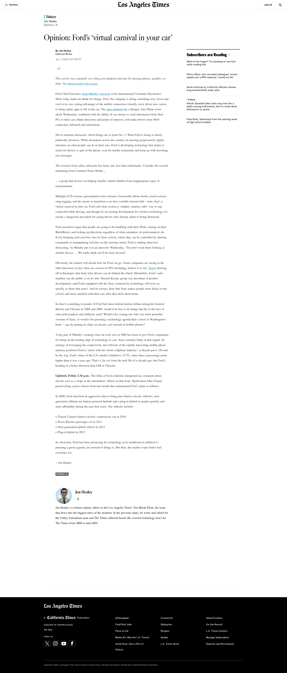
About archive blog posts (82, 83)
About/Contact (214, 618)
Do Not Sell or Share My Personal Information (140, 665)
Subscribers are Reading (207, 54)
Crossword (166, 618)
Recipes (165, 631)
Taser (151, 268)
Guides (164, 637)
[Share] (58, 68)
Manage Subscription (217, 637)
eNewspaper (122, 618)
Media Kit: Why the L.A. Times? (132, 637)
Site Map (48, 630)
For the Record (214, 624)
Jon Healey (50, 21)
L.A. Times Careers (216, 631)
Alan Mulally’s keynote (96, 94)
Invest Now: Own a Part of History (129, 647)
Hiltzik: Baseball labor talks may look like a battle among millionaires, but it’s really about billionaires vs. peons (212, 106)
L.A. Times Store (170, 644)
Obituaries (166, 624)
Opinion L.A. (51, 25)
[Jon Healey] (63, 495)
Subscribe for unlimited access (58, 625)
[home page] (143, 4)
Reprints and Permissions (220, 644)
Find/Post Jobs (123, 624)
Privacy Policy (94, 665)
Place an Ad (121, 631)
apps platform (114, 109)
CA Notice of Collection (111, 665)
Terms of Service (81, 665)
